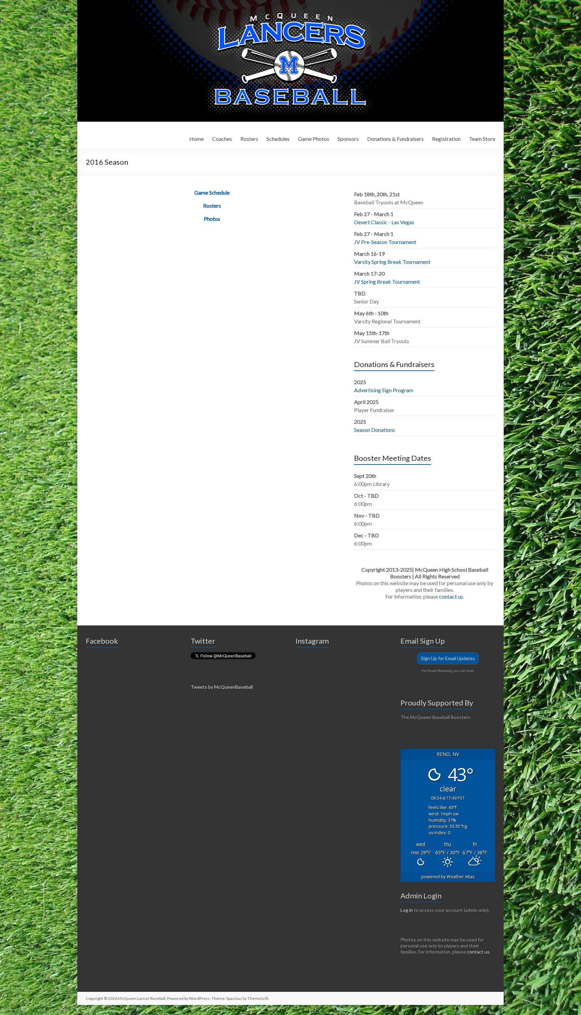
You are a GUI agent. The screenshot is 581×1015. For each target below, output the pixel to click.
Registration (446, 138)
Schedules (278, 138)
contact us (451, 596)
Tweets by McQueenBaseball (222, 687)
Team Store (482, 138)
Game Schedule (212, 192)
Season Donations (374, 430)
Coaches (222, 138)
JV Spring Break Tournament (387, 281)
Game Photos (313, 138)
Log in (406, 910)
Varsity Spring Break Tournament (392, 261)
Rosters (249, 138)
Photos (212, 218)
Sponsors (348, 138)
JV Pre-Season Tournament (385, 242)
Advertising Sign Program (383, 390)
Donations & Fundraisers (395, 138)
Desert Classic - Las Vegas (384, 222)
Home (196, 138)
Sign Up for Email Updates (448, 658)
